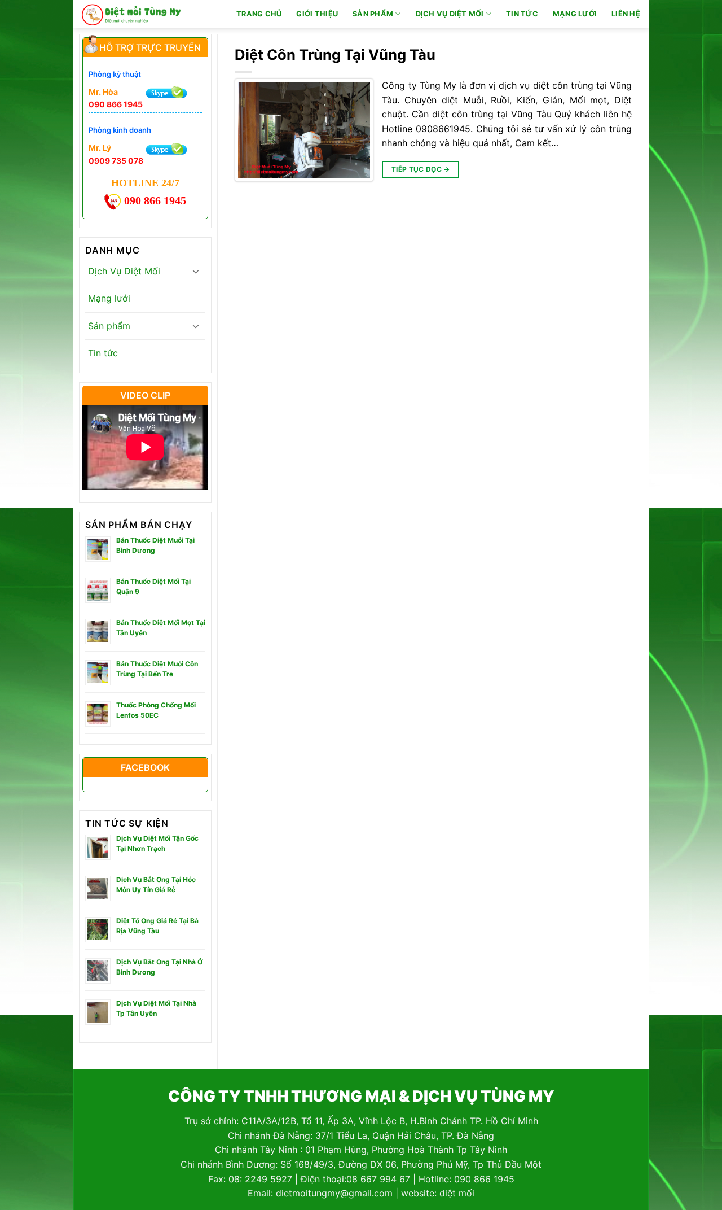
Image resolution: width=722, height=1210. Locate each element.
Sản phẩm (373, 14)
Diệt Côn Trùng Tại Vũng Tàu (335, 54)
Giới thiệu (317, 14)
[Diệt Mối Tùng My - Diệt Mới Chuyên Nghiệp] (131, 14)
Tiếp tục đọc (420, 169)
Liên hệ (625, 14)
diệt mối (456, 1193)
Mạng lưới (575, 14)
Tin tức (522, 14)
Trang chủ (258, 14)
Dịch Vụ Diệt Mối (450, 14)
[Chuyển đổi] (195, 271)
